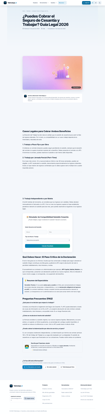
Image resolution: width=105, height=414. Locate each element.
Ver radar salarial (51, 367)
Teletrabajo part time (68, 367)
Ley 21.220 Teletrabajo (87, 396)
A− (92, 2)
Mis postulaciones (47, 403)
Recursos (61, 2)
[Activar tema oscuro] (99, 2)
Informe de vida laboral (87, 399)
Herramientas (43, 2)
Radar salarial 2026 (66, 392)
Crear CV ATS (46, 399)
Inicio (24, 11)
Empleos (35, 2)
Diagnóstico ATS (46, 396)
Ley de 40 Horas (85, 392)
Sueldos (53, 2)
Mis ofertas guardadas (48, 392)
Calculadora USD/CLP (67, 388)
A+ (96, 2)
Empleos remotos (47, 388)
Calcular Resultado (47, 246)
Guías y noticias (65, 396)
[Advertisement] (52, 43)
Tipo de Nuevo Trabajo (31, 236)
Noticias (28, 11)
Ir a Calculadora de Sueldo (33, 367)
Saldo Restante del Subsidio (33, 227)
